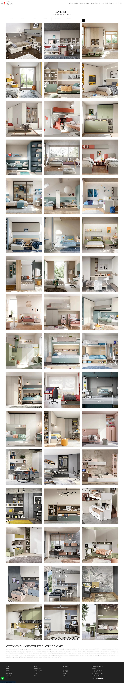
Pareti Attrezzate (9, 671)
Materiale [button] (23, 19)
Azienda (71, 3)
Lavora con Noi (112, 3)
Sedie (35, 675)
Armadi (64, 675)
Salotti (7, 670)
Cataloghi (101, 3)
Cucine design (37, 668)
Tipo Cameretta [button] (57, 19)
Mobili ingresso (9, 673)
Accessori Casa (93, 3)
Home (55, 14)
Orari (106, 3)
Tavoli (35, 673)
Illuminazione (9, 677)
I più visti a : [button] (68, 19)
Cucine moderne (38, 670)
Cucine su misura (38, 671)
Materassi (65, 673)
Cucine (76, 3)
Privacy (2, 682)
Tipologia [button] (45, 19)
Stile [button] (34, 19)
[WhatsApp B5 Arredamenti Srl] (2, 678)
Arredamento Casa (84, 3)
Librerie (7, 668)
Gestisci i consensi (11, 682)
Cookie (5, 682)
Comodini (65, 671)
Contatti (120, 3)
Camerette (68, 14)
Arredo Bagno (9, 675)
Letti (64, 668)
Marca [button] (11, 19)
